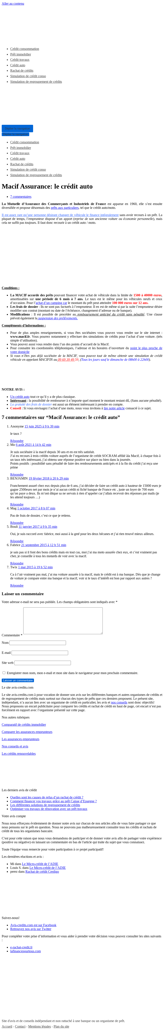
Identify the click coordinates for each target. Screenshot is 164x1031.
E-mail (6, 652)
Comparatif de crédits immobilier (24, 724)
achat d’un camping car (51, 303)
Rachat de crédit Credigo (42, 871)
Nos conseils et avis (15, 746)
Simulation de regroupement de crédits (36, 81)
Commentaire (12, 635)
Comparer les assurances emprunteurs (27, 732)
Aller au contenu (13, 3)
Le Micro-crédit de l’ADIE (40, 864)
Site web (7, 663)
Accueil (7, 1026)
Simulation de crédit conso (28, 76)
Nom (5, 642)
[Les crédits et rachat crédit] (14, 38)
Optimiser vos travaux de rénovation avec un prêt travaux (48, 809)
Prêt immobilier (20, 54)
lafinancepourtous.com (25, 951)
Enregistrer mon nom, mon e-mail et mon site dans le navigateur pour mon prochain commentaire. (72, 673)
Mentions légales (39, 1026)
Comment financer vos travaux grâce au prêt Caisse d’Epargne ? (53, 801)
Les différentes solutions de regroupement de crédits (45, 805)
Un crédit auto (19, 396)
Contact (20, 1026)
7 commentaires (20, 196)
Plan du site (61, 1026)
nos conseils (119, 702)
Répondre (16, 441)
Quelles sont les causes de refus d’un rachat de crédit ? (46, 797)
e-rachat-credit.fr (21, 947)
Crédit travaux (19, 59)
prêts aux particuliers (65, 207)
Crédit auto (17, 65)
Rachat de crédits (21, 70)
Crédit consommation (24, 49)
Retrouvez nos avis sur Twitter (30, 929)
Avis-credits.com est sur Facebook (33, 925)
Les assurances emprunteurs (20, 739)
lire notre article (114, 408)
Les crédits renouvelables (19, 753)
